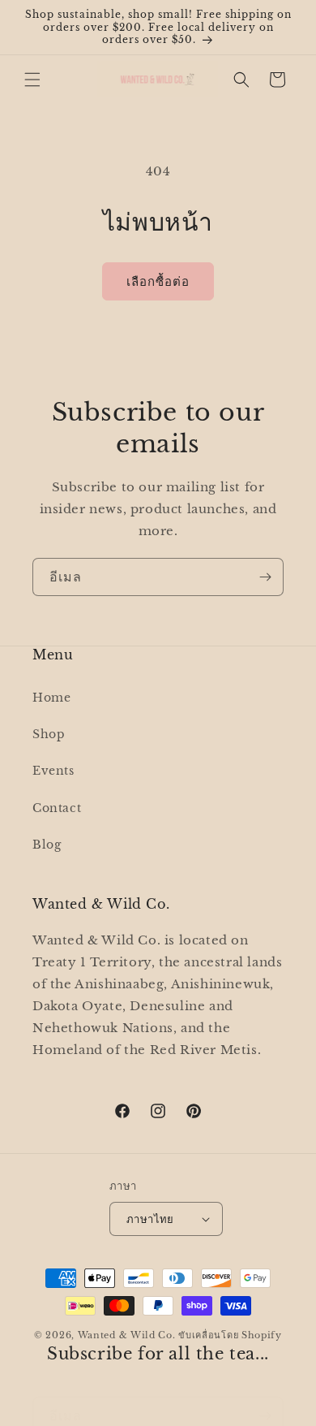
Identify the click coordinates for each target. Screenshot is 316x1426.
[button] (32, 79)
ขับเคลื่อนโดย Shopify (230, 1335)
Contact (56, 808)
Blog (46, 844)
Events (53, 770)
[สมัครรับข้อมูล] (265, 577)
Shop (48, 734)
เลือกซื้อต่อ (158, 281)
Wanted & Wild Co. (127, 1335)
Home (51, 697)
